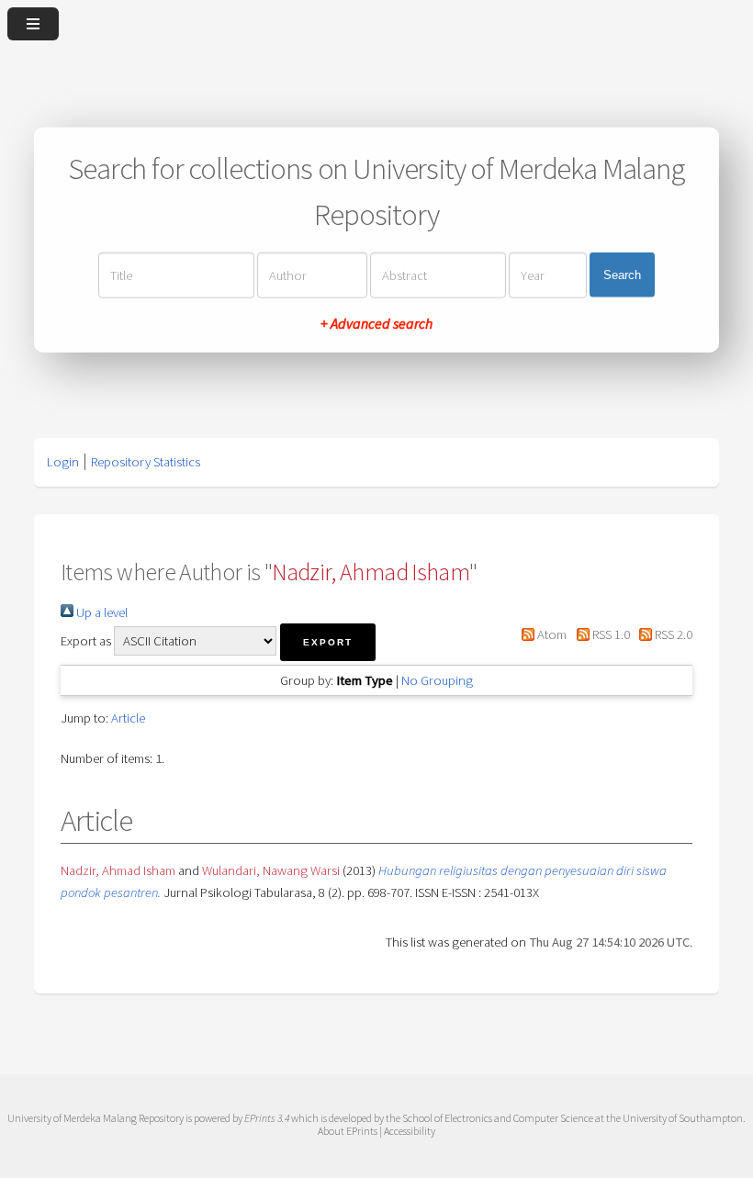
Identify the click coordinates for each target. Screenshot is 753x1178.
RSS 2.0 (672, 634)
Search (622, 275)
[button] (328, 642)
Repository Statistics (145, 462)
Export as (86, 641)
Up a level (100, 612)
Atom (550, 634)
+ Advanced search (376, 322)
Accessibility (409, 1131)
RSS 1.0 (609, 634)
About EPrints (347, 1131)
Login (63, 462)
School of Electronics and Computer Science (497, 1118)
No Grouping (437, 680)
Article (128, 718)
